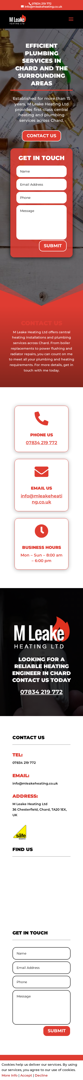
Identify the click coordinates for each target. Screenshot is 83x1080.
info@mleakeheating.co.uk (35, 783)
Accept (26, 1075)
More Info (10, 1075)
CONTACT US (41, 135)
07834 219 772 (41, 3)
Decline (41, 1075)
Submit (53, 245)
